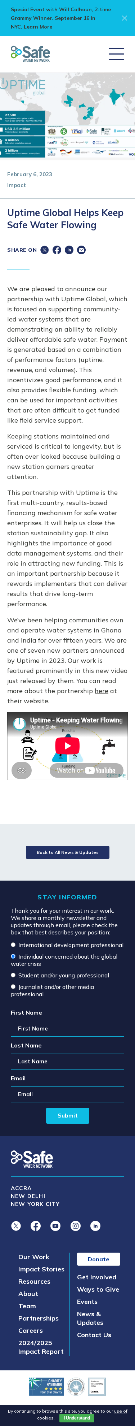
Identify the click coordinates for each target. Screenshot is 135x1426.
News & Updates (90, 1318)
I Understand (77, 1418)
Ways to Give (98, 1289)
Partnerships (38, 1318)
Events (87, 1301)
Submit (68, 1115)
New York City (35, 1204)
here (101, 691)
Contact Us (94, 1335)
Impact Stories (41, 1269)
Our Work (33, 1257)
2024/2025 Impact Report (41, 1347)
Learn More (38, 26)
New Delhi (28, 1196)
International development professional (70, 944)
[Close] (123, 18)
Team (27, 1306)
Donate (98, 1259)
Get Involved (96, 1277)
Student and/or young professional (63, 975)
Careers (30, 1330)
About (28, 1293)
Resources (34, 1281)
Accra (21, 1188)
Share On (22, 250)
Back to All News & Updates (68, 852)
